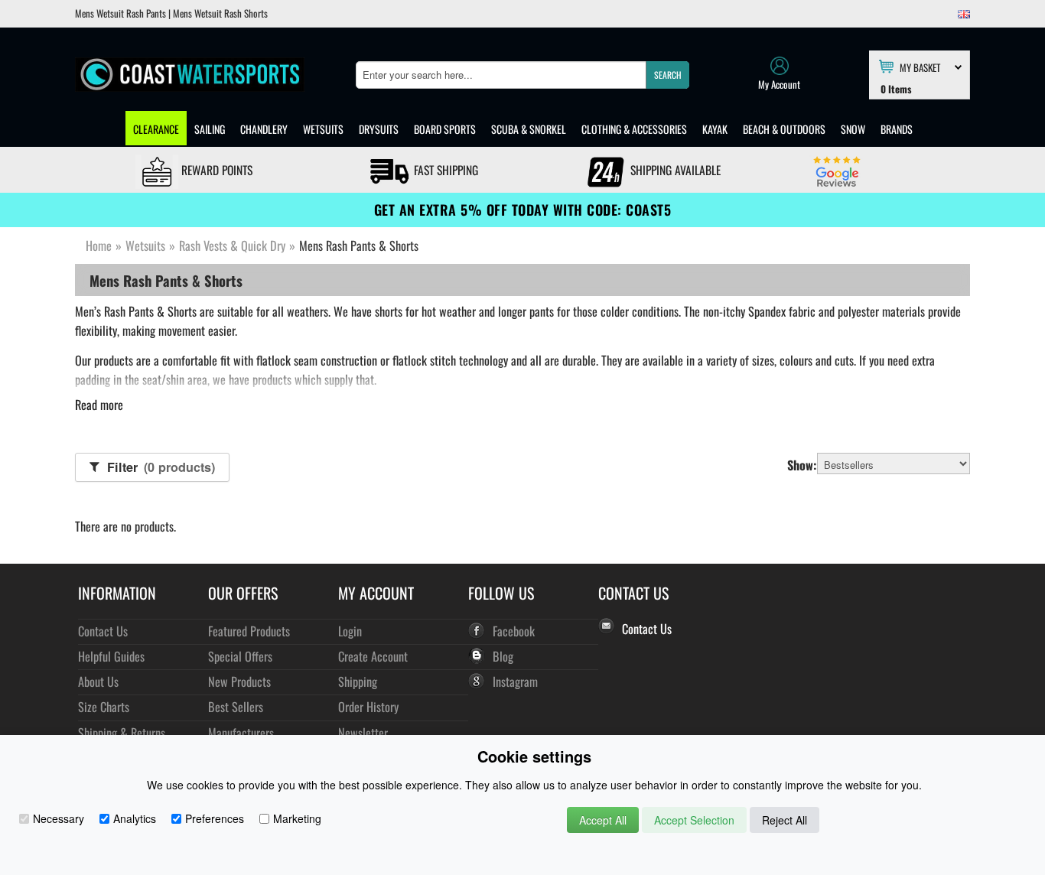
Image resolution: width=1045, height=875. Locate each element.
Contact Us (103, 630)
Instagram (515, 681)
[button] (667, 75)
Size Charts (103, 706)
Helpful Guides (111, 656)
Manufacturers (241, 732)
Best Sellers (235, 706)
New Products (239, 681)
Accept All (603, 820)
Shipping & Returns (121, 732)
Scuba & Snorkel (528, 129)
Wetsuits (323, 129)
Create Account (373, 656)
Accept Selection (694, 820)
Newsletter (363, 732)
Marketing (297, 818)
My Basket (920, 66)
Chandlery (264, 129)
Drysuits (379, 129)
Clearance (156, 129)
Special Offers (240, 656)
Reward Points (215, 170)
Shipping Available (674, 170)
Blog (503, 656)
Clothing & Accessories (634, 129)
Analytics (134, 818)
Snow (853, 129)
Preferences (214, 818)
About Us (98, 681)
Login (350, 630)
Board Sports (445, 129)
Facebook (514, 630)
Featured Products (249, 630)
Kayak (715, 129)
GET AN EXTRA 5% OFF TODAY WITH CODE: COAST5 (523, 210)
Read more (99, 404)
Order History (368, 706)
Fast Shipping (444, 170)
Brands (897, 129)
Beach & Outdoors (784, 129)
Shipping (357, 681)
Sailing (209, 129)
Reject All (784, 820)
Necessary (58, 818)
